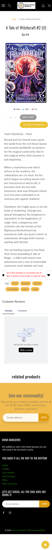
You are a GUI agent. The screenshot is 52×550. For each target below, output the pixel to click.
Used (35, 289)
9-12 (15, 283)
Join (43, 417)
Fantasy (25, 283)
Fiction (37, 283)
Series (25, 289)
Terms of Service (9, 483)
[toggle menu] (3, 5)
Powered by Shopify (37, 530)
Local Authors (8, 472)
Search (5, 465)
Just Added (12, 289)
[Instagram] (9, 512)
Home (14, 19)
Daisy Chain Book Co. (20, 530)
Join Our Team (8, 476)
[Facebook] (3, 512)
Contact (5, 469)
